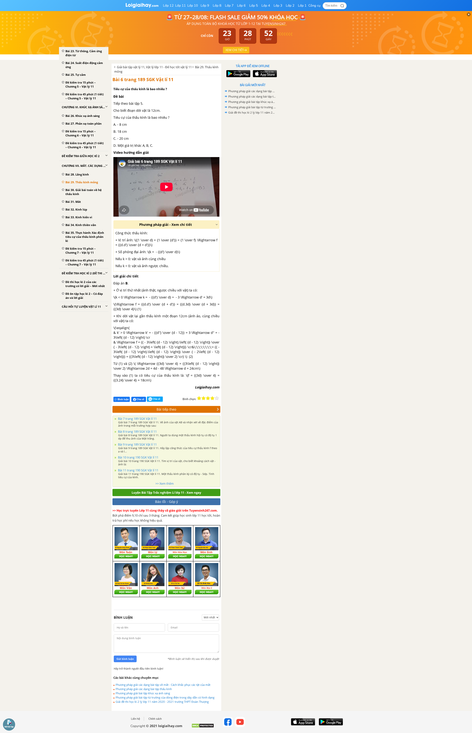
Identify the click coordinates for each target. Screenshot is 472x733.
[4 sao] (212, 398)
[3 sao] (208, 398)
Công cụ (314, 5)
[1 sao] (199, 398)
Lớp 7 (229, 5)
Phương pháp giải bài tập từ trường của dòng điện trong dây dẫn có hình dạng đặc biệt (165, 697)
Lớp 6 (241, 5)
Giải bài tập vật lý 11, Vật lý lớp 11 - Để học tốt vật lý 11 (154, 67)
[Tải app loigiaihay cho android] (238, 73)
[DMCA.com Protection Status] (203, 727)
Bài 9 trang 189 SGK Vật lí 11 (137, 444)
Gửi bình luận (125, 658)
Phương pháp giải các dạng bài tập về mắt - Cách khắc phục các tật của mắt (163, 685)
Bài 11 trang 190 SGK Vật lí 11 (137, 470)
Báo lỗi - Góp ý (166, 501)
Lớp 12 (168, 5)
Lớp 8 (217, 5)
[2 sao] (203, 398)
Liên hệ (135, 719)
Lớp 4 (265, 5)
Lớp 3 (278, 5)
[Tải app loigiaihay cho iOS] (264, 73)
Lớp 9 (205, 5)
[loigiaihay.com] (142, 7)
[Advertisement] (252, 174)
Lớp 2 (290, 5)
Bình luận (123, 399)
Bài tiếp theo (166, 409)
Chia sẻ (140, 399)
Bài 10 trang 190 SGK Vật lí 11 (137, 457)
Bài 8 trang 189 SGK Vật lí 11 (137, 432)
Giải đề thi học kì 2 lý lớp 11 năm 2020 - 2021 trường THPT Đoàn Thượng (162, 702)
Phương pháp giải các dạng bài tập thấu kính (144, 689)
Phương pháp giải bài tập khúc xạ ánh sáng (143, 693)
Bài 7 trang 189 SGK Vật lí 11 (137, 419)
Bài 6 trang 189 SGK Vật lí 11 (142, 79)
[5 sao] (217, 398)
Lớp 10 (192, 5)
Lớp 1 (302, 5)
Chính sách (155, 719)
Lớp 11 (180, 5)
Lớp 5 (253, 5)
